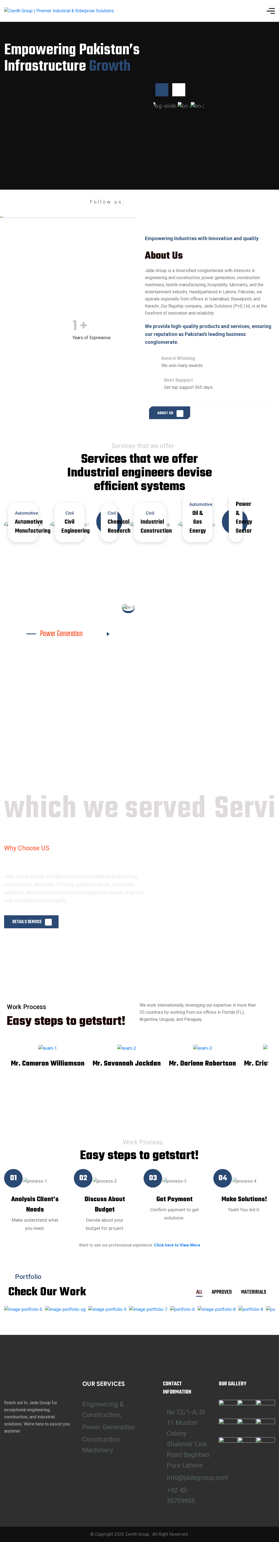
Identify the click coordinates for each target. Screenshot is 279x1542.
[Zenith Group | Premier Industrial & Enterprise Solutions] (59, 11)
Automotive (200, 504)
